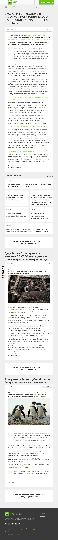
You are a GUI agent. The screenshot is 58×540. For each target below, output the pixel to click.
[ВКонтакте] (3, 275)
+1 (15, 353)
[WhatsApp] (3, 277)
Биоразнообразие (47, 386)
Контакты (42, 513)
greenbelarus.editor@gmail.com (30, 529)
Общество (49, 29)
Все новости (50, 176)
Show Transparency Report (12, 531)
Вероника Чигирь (17, 165)
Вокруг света (48, 263)
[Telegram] (3, 268)
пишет (37, 396)
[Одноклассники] (3, 266)
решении (31, 346)
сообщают (16, 312)
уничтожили (27, 473)
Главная (7, 6)
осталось (26, 464)
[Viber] (3, 273)
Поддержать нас (47, 2)
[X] (3, 271)
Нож (16, 482)
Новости (13, 6)
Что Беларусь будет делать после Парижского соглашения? (29, 126)
